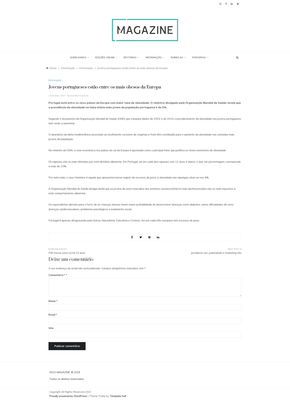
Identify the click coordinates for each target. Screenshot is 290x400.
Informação (154, 57)
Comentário (57, 275)
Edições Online (104, 57)
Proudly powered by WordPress (68, 396)
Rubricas (177, 57)
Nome (53, 301)
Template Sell (118, 396)
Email (53, 314)
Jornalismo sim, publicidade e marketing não (216, 252)
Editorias (130, 57)
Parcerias (199, 57)
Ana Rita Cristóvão (79, 95)
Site (51, 328)
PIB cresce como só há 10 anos (67, 252)
